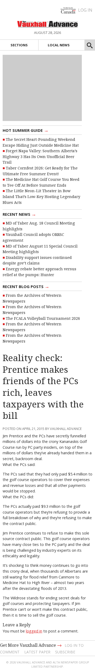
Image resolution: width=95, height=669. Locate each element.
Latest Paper (37, 651)
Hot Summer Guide (26, 130)
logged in (34, 631)
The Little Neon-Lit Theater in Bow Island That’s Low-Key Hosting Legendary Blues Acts (41, 196)
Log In (85, 10)
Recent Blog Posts (26, 286)
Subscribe (65, 651)
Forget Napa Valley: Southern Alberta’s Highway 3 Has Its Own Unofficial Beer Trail (40, 156)
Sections (19, 45)
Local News (59, 45)
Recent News (19, 214)
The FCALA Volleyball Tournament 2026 (43, 318)
